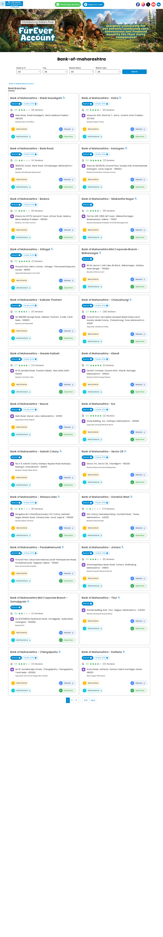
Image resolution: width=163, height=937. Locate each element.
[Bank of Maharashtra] (12, 4)
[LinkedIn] (158, 4)
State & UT (21, 68)
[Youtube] (153, 4)
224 (86, 700)
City (44, 68)
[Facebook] (138, 4)
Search (134, 72)
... (80, 700)
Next (93, 700)
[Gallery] (81, 31)
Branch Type (101, 68)
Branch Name (75, 68)
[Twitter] (148, 4)
